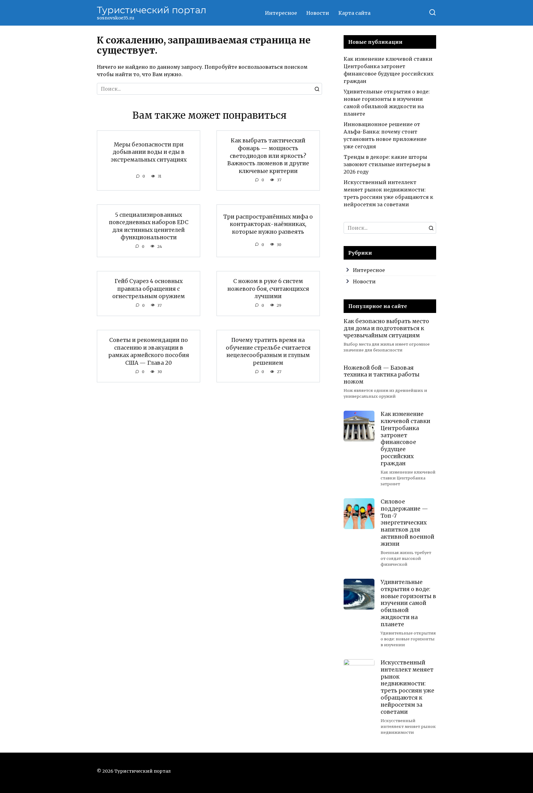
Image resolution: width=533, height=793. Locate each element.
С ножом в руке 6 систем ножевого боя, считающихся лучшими (268, 289)
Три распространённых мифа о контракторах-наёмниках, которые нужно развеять (268, 224)
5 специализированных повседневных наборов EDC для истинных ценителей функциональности (148, 226)
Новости (317, 13)
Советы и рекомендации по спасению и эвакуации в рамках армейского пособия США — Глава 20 (148, 351)
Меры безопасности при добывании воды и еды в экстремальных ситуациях (149, 152)
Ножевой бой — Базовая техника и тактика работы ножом (381, 374)
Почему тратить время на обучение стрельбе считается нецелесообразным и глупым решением (268, 351)
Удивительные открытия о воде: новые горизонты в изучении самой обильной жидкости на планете (408, 603)
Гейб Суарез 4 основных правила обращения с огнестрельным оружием (148, 289)
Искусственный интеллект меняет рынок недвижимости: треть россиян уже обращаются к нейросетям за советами (407, 687)
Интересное (281, 13)
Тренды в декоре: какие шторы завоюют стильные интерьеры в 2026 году (387, 164)
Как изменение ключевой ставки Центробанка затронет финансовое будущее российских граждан (405, 439)
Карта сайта (354, 13)
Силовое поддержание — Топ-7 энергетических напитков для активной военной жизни (407, 522)
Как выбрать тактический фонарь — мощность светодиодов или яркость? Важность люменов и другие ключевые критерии (268, 156)
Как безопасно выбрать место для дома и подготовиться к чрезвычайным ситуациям (386, 328)
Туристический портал (151, 10)
